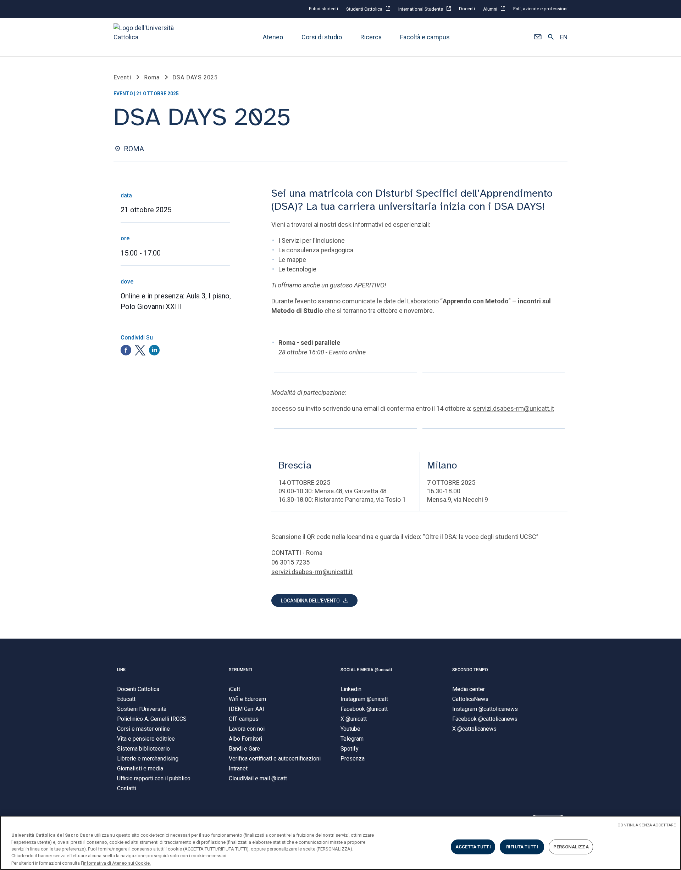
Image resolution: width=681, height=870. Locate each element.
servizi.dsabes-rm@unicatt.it (513, 408)
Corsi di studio (321, 37)
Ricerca (371, 37)
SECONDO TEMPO (470, 669)
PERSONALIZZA (571, 846)
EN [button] (564, 37)
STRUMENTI (240, 669)
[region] (340, 843)
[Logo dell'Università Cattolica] (147, 37)
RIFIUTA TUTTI (522, 846)
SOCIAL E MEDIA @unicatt (366, 669)
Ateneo (273, 37)
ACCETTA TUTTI (473, 846)
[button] (537, 37)
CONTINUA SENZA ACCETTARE (647, 825)
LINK (121, 669)
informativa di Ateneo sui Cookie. (117, 862)
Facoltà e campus (425, 37)
